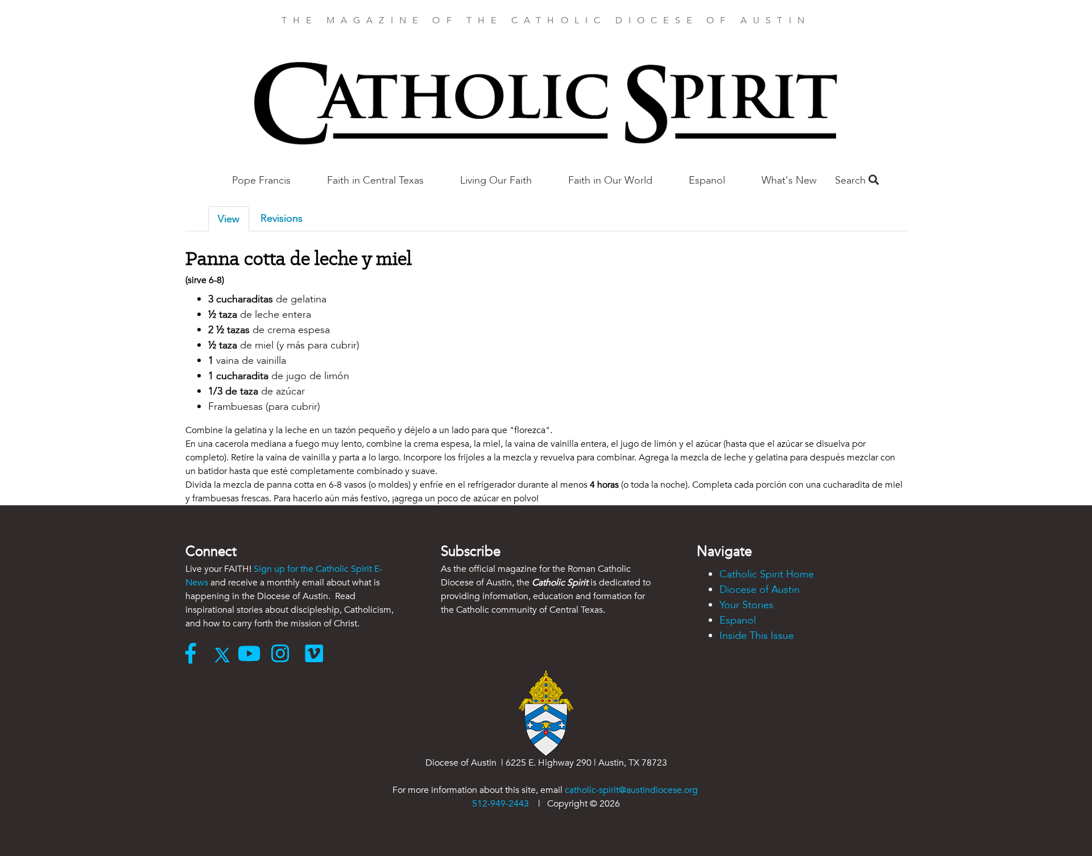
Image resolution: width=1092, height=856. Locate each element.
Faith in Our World (610, 180)
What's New (789, 180)
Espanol (707, 180)
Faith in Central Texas (375, 180)
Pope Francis (261, 180)
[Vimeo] (316, 654)
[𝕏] (225, 654)
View (228, 219)
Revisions (281, 218)
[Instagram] (288, 654)
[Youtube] (254, 654)
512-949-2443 (500, 803)
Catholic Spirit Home (766, 574)
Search (851, 180)
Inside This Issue (756, 636)
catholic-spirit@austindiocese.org (631, 790)
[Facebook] (195, 654)
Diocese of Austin (759, 590)
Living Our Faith (496, 180)
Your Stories (746, 605)
